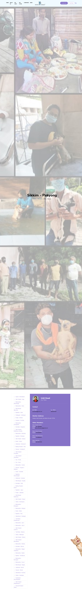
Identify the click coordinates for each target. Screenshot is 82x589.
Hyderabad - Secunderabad (17, 578)
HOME (7, 2)
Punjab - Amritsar (19, 417)
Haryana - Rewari (19, 570)
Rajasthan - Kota (18, 513)
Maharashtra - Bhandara (20, 433)
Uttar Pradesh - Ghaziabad (18, 456)
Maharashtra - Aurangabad (17, 423)
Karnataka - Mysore (19, 546)
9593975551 (53, 411)
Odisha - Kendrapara (19, 501)
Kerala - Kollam (18, 511)
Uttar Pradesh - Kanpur (20, 499)
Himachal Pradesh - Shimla (19, 586)
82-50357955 (39, 442)
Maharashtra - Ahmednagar (17, 402)
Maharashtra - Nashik (19, 552)
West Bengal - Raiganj (20, 564)
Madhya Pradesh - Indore (18, 486)
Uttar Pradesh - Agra (19, 399)
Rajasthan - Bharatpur (20, 436)
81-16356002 (38, 432)
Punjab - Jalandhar (19, 492)
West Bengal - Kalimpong (18, 496)
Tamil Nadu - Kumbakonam (17, 519)
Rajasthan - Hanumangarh (17, 475)
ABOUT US (11, 3)
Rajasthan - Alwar (19, 412)
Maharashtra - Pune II (19, 562)
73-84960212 (39, 437)
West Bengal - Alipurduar (18, 409)
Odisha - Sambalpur (19, 575)
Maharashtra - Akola (19, 405)
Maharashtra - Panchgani (17, 559)
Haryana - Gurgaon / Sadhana (19, 468)
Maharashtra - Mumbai (20, 543)
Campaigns (26, 2)
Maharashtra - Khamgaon (17, 505)
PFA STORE (20, 3)
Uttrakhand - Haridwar (20, 478)
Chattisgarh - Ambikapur (20, 415)
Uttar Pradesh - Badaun (20, 438)
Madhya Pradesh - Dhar (20, 446)
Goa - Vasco (18, 462)
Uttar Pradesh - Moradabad (18, 540)
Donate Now (64, 3)
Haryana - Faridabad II (20, 449)
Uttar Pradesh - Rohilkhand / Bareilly (18, 430)
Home (34, 198)
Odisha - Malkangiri (19, 534)
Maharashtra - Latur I (19, 522)
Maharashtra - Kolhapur (20, 508)
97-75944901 (39, 426)
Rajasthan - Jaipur (19, 490)
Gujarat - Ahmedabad (20, 396)
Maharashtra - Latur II (19, 525)
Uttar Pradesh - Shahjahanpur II (18, 582)
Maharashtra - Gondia (20, 464)
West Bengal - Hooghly (20, 480)
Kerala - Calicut (18, 441)
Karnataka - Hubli (19, 483)
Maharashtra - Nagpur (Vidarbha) (19, 549)
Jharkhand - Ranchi (19, 567)
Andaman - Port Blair (19, 420)
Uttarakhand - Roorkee (20, 572)
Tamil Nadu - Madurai (20, 531)
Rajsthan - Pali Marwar (20, 555)
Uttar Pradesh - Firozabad (18, 452)
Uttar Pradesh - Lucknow (18, 528)
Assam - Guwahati (19, 471)
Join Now (71, 3)
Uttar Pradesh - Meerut (20, 537)
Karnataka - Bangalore (20, 426)
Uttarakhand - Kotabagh (20, 516)
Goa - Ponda (18, 459)
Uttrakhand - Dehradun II (20, 444)
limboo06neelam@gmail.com (41, 428)
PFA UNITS (15, 3)
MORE (31, 2)
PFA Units (40, 198)
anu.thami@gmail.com (37, 411)
